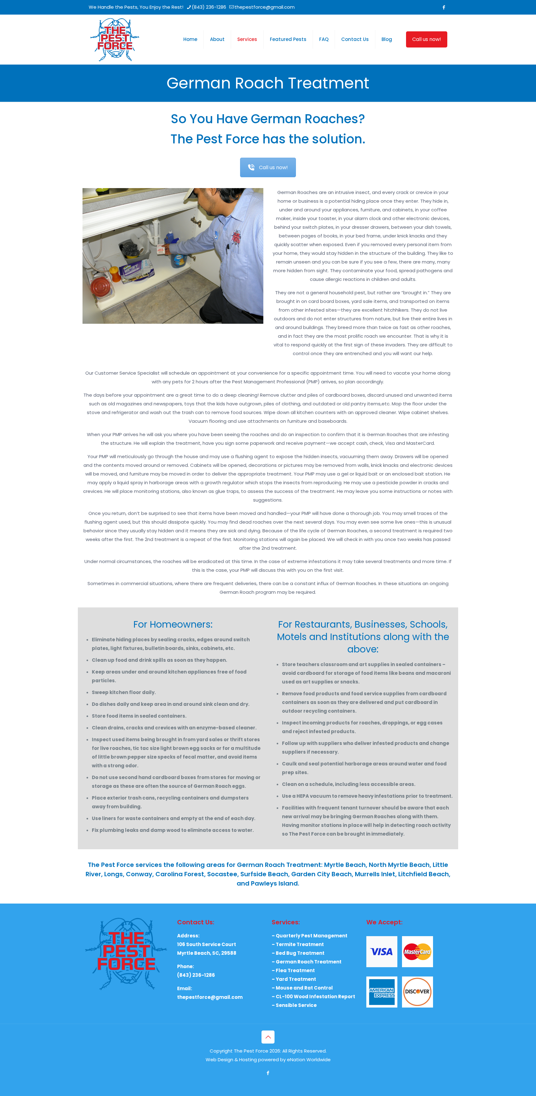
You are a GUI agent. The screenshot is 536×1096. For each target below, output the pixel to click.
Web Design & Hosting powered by (246, 1059)
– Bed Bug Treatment (298, 953)
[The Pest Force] (115, 39)
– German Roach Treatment (307, 961)
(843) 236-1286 (209, 7)
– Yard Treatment (294, 979)
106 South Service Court (206, 944)
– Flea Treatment (293, 970)
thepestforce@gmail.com (264, 7)
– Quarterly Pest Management (309, 935)
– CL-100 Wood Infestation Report (313, 996)
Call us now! (426, 39)
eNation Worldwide (309, 1059)
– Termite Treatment (298, 944)
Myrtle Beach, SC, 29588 (206, 953)
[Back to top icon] (268, 1037)
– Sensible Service (294, 1005)
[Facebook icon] (443, 7)
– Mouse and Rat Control (302, 988)
